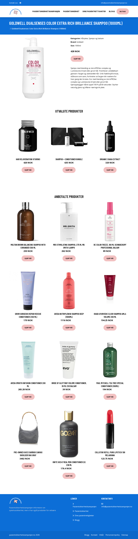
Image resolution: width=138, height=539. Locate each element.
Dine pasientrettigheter (94, 11)
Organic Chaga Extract (110, 159)
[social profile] (20, 3)
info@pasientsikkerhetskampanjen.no (114, 3)
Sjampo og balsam (96, 38)
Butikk (123, 11)
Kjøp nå (77, 59)
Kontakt (94, 535)
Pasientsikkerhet (71, 11)
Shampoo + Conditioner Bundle (69, 159)
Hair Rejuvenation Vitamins (28, 159)
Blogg (112, 11)
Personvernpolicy (113, 535)
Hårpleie (84, 38)
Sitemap (124, 535)
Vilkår (101, 535)
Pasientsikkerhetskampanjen (46, 11)
